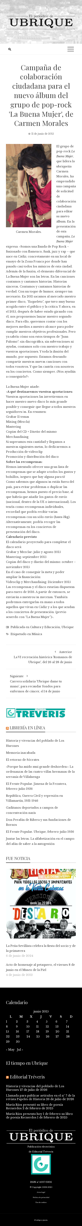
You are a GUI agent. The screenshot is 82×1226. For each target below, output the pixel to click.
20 (57, 1031)
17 (27, 1031)
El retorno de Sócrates (22, 760)
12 (47, 1026)
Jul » (20, 1049)
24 (28, 1036)
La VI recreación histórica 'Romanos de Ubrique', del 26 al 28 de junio (43, 657)
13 (57, 1026)
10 (28, 1026)
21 (67, 1031)
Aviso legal (41, 1192)
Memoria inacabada (20, 753)
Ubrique (68, 627)
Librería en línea (27, 727)
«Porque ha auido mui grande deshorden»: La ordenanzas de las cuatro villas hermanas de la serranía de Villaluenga (40, 771)
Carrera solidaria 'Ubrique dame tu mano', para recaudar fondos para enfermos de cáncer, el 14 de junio (36, 683)
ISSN (33, 1182)
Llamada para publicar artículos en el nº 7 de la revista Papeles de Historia (40, 1097)
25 (38, 1036)
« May (10, 1049)
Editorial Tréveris (27, 1077)
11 (37, 1026)
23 (18, 1036)
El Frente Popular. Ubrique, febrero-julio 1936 (40, 832)
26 (47, 1036)
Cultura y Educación (45, 627)
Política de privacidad (41, 1197)
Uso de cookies (41, 1202)
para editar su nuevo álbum (64, 216)
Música (37, 634)
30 (18, 1041)
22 (8, 1036)
